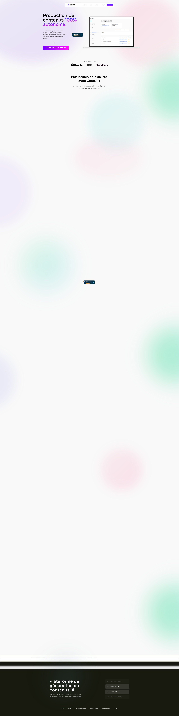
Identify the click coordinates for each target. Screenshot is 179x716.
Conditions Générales (80, 708)
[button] (104, 5)
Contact (116, 708)
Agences (85, 4)
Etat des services (106, 708)
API (91, 4)
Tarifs (96, 4)
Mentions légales (94, 708)
